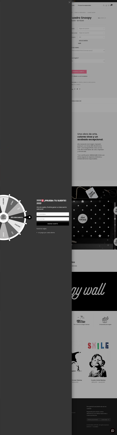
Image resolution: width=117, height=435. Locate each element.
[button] (69, 2)
